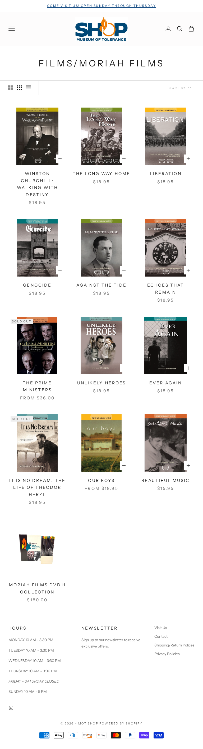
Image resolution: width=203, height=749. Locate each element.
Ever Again (165, 382)
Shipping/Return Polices (174, 645)
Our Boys (101, 480)
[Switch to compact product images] (28, 88)
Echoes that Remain (165, 289)
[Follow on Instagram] (11, 708)
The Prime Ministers (37, 386)
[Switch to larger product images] (10, 88)
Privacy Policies (167, 653)
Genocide (37, 285)
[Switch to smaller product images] (19, 88)
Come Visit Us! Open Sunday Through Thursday (101, 6)
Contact (161, 636)
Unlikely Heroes (101, 382)
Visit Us (160, 627)
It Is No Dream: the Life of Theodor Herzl (37, 487)
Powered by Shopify (120, 723)
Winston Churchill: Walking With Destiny (37, 184)
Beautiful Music (165, 480)
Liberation (166, 173)
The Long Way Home (101, 173)
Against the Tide (101, 285)
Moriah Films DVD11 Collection (37, 588)
